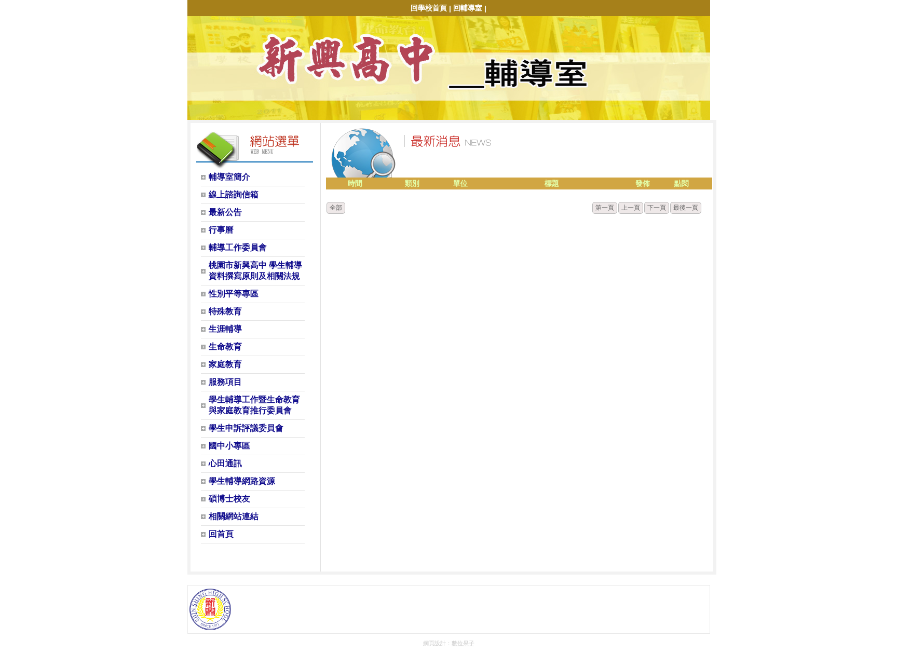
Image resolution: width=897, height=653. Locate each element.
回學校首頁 (429, 8)
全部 (336, 207)
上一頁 (630, 207)
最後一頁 (685, 207)
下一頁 (656, 207)
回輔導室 (467, 8)
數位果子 (463, 643)
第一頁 (604, 207)
